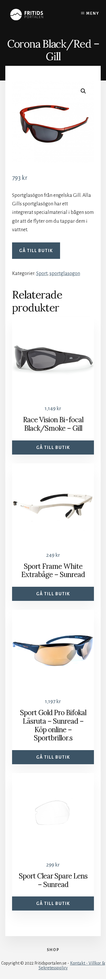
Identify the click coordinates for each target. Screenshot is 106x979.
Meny (92, 13)
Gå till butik (36, 250)
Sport (41, 273)
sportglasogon (64, 273)
